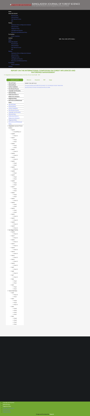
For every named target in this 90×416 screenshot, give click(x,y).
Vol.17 (12, 235)
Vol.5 (12, 285)
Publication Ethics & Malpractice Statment (21, 24)
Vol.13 (12, 251)
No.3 (27, 74)
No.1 (15, 141)
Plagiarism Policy (15, 28)
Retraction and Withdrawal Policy (19, 32)
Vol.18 (12, 232)
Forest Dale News (32, 74)
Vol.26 (12, 192)
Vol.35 (12, 149)
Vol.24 (12, 202)
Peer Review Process (16, 19)
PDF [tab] (44, 79)
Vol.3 (24, 74)
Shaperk (52, 414)
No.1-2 (16, 135)
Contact (10, 38)
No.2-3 (16, 294)
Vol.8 (12, 271)
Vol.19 (12, 226)
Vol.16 (12, 239)
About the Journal (12, 13)
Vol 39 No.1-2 (17, 131)
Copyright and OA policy (17, 30)
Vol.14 (12, 247)
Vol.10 (12, 263)
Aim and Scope (14, 15)
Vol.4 (12, 292)
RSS (12, 21)
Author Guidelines (15, 36)
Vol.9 (12, 267)
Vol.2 (12, 306)
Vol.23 (12, 208)
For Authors (11, 34)
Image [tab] (50, 79)
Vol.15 (12, 243)
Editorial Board (14, 17)
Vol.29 (12, 175)
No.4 (15, 300)
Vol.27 (12, 186)
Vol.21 (12, 218)
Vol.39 (12, 129)
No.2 (15, 139)
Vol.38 (12, 133)
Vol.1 (12, 316)
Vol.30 (12, 171)
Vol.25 (12, 198)
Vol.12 (12, 255)
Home (9, 11)
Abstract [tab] (29, 79)
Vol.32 (12, 161)
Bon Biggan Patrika (13, 230)
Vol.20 (12, 222)
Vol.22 (12, 214)
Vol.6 (12, 279)
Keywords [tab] (37, 79)
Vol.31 (12, 167)
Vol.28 (12, 180)
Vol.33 (12, 157)
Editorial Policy (14, 26)
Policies (10, 22)
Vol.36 (12, 143)
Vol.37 (12, 137)
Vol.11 (12, 259)
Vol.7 (12, 275)
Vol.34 (12, 153)
